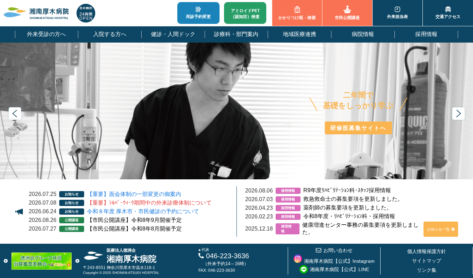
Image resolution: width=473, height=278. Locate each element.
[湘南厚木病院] (36, 13)
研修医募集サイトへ (358, 128)
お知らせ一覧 (438, 229)
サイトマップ (426, 260)
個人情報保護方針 (426, 251)
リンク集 (426, 270)
